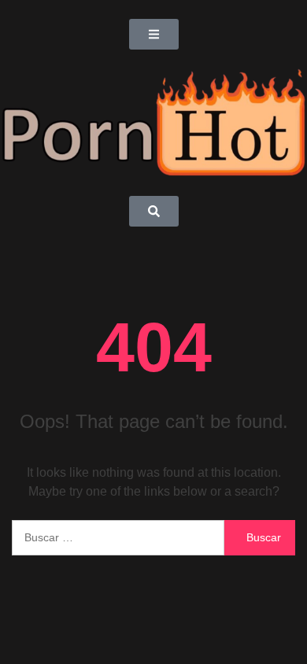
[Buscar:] (118, 537)
